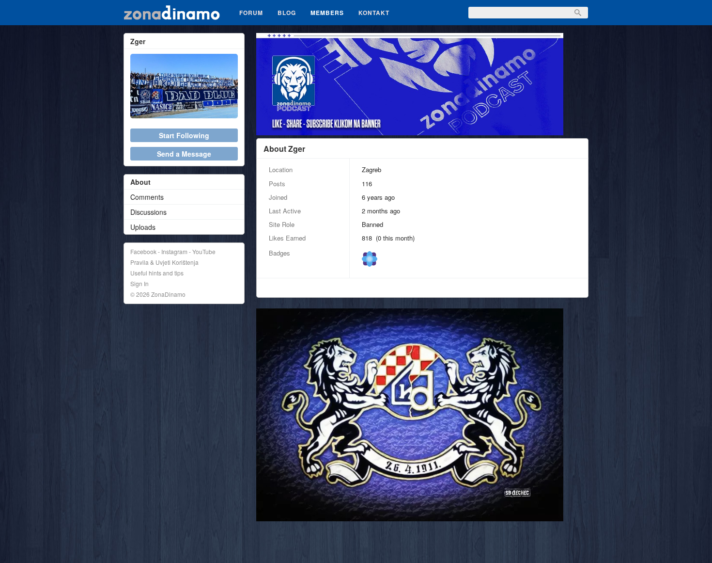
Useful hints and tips (157, 273)
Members (327, 12)
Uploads (142, 227)
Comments (147, 197)
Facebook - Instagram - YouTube (173, 251)
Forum (251, 12)
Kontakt (373, 12)
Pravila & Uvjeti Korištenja (164, 262)
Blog (287, 12)
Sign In (139, 283)
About (140, 182)
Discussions (148, 212)
